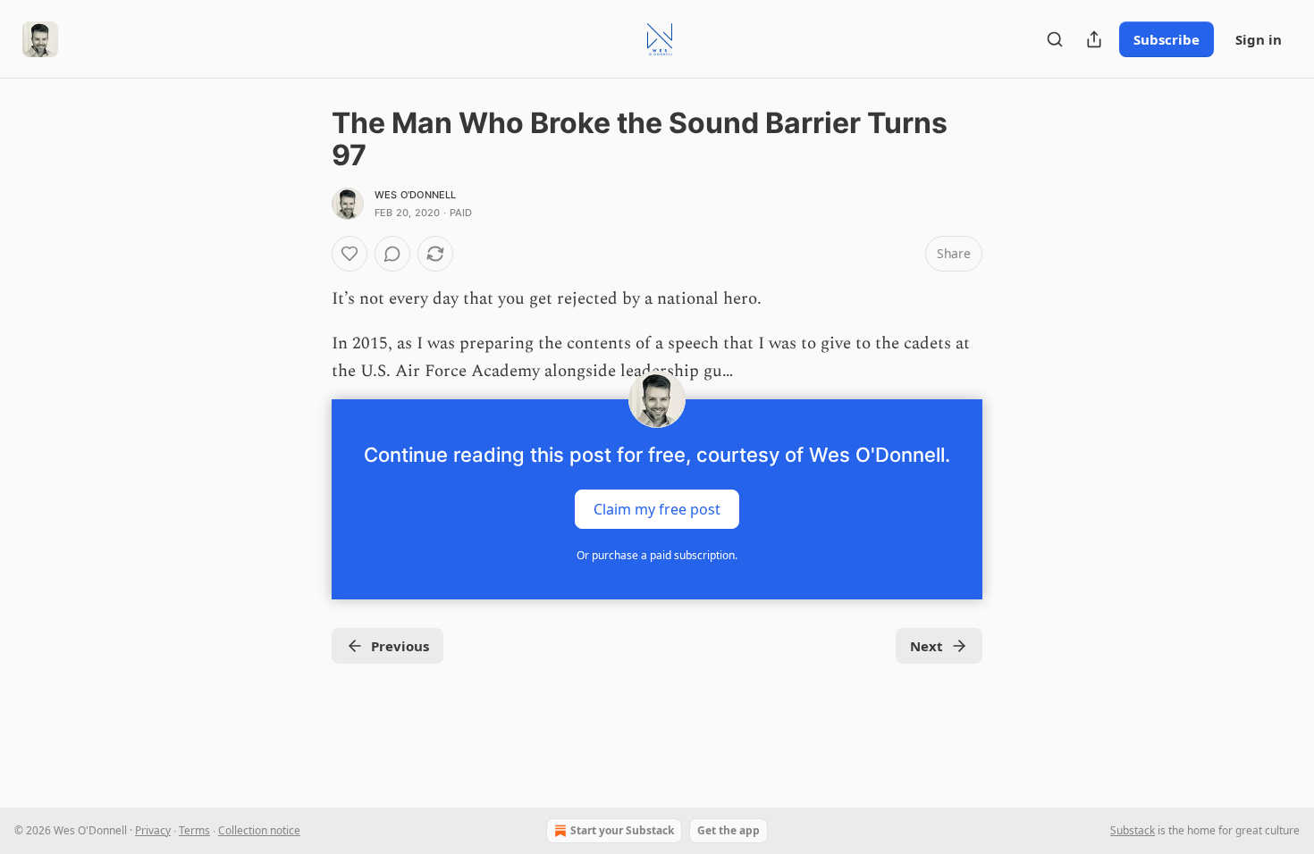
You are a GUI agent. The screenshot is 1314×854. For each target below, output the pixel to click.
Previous (400, 646)
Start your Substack (622, 830)
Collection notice (259, 830)
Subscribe (1166, 39)
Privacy (153, 830)
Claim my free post (657, 509)
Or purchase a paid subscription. (657, 555)
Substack (1132, 830)
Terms (194, 830)
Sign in (1258, 39)
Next (926, 646)
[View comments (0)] (392, 254)
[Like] (349, 254)
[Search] (1055, 39)
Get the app (728, 830)
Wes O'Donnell (416, 194)
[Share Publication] (1094, 39)
